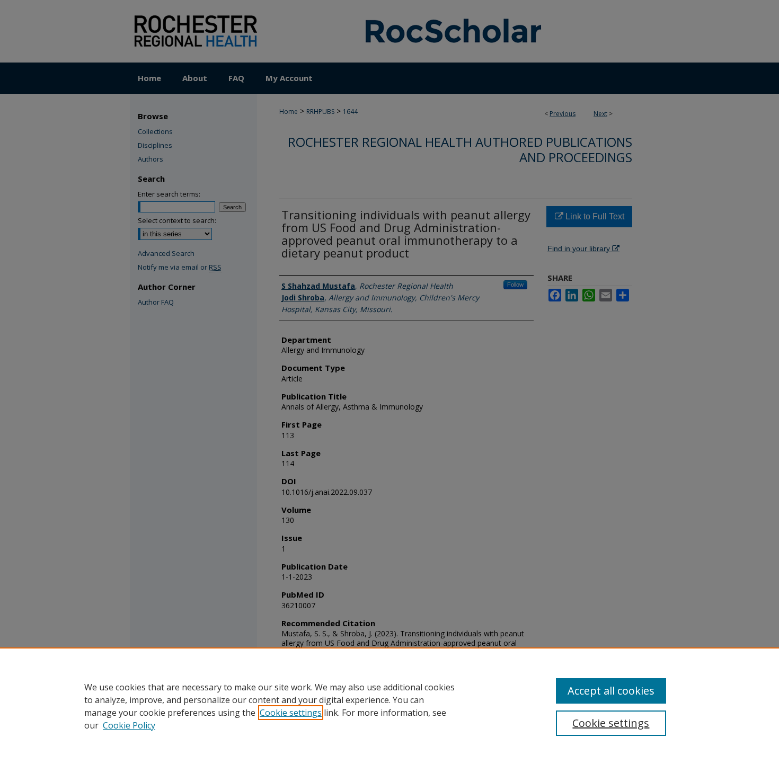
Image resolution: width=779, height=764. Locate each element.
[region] (389, 705)
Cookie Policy (129, 725)
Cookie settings (291, 712)
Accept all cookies (611, 690)
